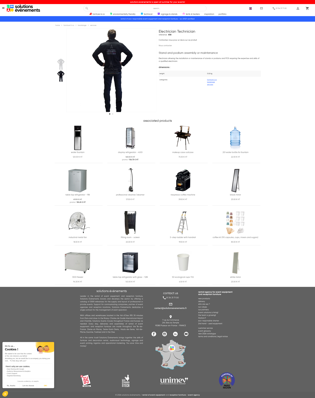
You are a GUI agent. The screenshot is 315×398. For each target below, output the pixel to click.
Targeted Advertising (14, 376)
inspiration (209, 14)
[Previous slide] (70, 70)
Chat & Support (12, 373)
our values (202, 307)
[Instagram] (165, 336)
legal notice (223, 336)
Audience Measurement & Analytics (19, 371)
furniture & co (212, 80)
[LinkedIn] (176, 336)
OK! (45, 386)
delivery (201, 301)
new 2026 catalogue (207, 334)
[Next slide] (152, 70)
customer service (205, 328)
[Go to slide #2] (60, 76)
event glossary (204, 331)
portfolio (222, 14)
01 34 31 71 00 (279, 8)
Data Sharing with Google (15, 369)
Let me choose (28, 386)
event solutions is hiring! (208, 312)
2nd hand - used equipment (210, 323)
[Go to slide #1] (60, 64)
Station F (202, 318)
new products (204, 298)
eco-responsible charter (208, 321)
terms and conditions (207, 336)
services (210, 84)
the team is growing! (207, 315)
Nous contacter (165, 45)
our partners (203, 310)
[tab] (109, 114)
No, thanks (11, 386)
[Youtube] (187, 336)
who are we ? (204, 304)
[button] (5, 394)
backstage (211, 82)
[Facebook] (154, 336)
